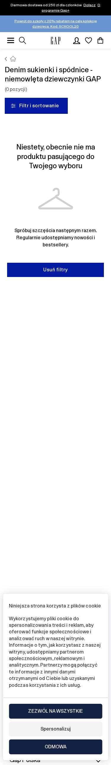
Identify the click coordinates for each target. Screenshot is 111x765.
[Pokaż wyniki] (22, 40)
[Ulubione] (88, 40)
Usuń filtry (55, 270)
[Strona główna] (6, 59)
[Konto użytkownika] (76, 40)
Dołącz (89, 5)
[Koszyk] (100, 40)
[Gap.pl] (55, 40)
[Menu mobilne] (10, 40)
